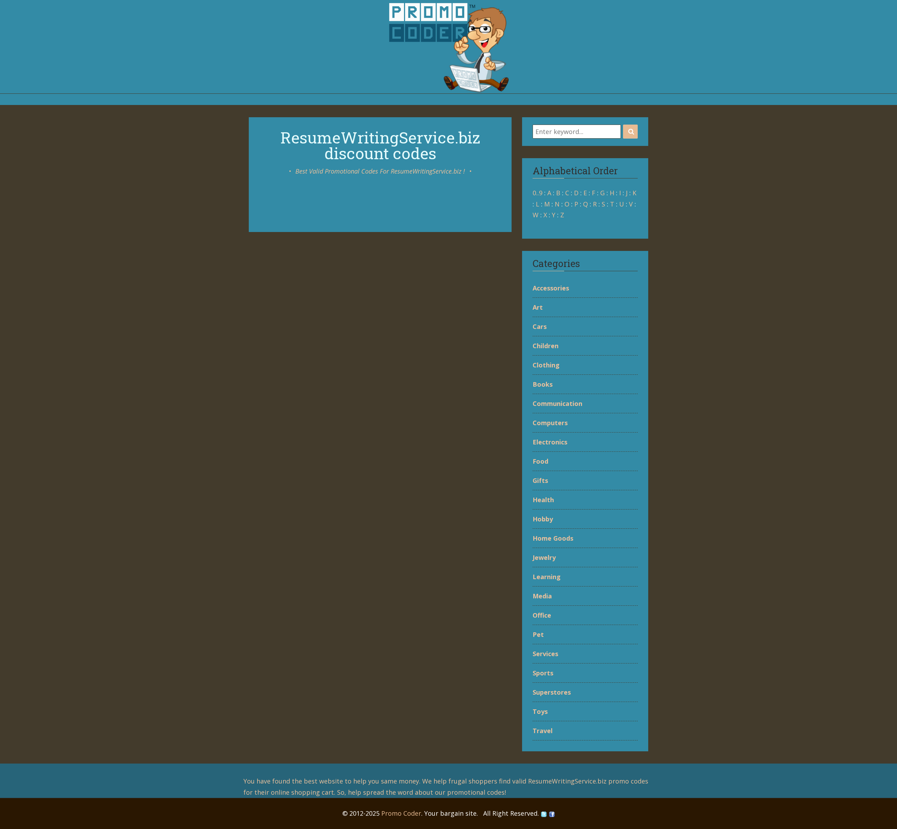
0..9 (537, 193)
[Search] (630, 132)
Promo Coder (401, 813)
